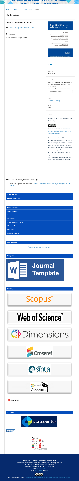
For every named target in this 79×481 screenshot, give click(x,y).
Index (36, 184)
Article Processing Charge (15, 222)
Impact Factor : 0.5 (13, 198)
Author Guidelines (12, 211)
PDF (51, 64)
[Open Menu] (6, 2)
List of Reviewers (12, 215)
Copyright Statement (13, 233)
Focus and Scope (12, 207)
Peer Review (11, 218)
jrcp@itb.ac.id (41, 468)
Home (8, 9)
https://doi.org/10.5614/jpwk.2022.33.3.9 (22, 28)
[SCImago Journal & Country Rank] (39, 247)
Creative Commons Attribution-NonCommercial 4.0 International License (59, 131)
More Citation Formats (55, 91)
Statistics (10, 412)
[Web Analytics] (39, 431)
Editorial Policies (12, 226)
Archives (15, 9)
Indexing (10, 289)
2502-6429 (38, 470)
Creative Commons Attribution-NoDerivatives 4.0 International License (48, 477)
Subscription (11, 229)
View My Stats (10, 434)
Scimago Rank (12, 242)
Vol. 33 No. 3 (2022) (26, 9)
